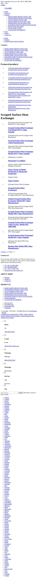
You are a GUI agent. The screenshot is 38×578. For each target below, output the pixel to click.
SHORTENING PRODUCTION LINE (20, 18)
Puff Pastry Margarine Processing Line (19, 89)
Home (6, 11)
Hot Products (33, 311)
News (6, 31)
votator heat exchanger (7, 317)
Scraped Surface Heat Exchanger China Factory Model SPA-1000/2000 (20, 225)
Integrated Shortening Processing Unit (19, 102)
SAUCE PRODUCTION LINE (17, 20)
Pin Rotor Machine (9, 298)
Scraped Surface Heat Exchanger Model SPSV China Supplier (20, 153)
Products (7, 15)
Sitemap (4, 312)
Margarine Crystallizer (16, 161)
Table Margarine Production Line (17, 84)
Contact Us (7, 35)
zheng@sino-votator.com (11, 346)
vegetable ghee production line (10, 314)
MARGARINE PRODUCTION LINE (19, 16)
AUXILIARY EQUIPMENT (16, 30)
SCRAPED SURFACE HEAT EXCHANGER (22, 25)
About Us (7, 13)
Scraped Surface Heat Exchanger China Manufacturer (20, 142)
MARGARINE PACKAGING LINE (19, 21)
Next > (4, 252)
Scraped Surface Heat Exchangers (18, 70)
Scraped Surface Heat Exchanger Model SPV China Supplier (20, 236)
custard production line (27, 316)
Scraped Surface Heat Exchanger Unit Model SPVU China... (19, 96)
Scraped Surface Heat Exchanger (14, 41)
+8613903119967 (9, 332)
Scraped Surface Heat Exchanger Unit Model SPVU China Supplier (20, 130)
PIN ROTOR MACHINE (15, 26)
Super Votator (13, 181)
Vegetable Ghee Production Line (17, 74)
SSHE (21, 314)
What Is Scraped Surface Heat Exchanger (17, 315)
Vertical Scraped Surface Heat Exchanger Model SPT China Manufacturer (19, 201)
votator (26, 314)
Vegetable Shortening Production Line (19, 79)
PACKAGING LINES (15, 28)
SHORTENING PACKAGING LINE (19, 23)
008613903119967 (9, 360)
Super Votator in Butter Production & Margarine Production (17, 172)
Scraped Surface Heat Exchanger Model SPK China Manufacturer (20, 213)
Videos (6, 33)
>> (8, 252)
